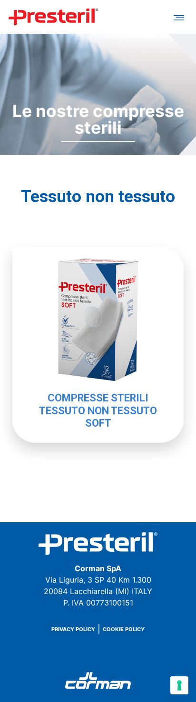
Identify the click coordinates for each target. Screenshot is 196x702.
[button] (178, 17)
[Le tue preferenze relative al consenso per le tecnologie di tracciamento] (179, 685)
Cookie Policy (124, 629)
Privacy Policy (73, 629)
